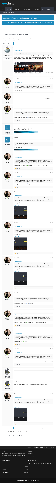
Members (37, 9)
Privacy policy (42, 447)
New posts (4, 12)
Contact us (29, 447)
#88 (52, 172)
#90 (52, 222)
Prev (4, 43)
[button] (21, 9)
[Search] (52, 9)
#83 (52, 94)
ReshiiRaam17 (5, 40)
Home (50, 447)
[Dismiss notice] (52, 17)
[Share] (50, 47)
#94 (52, 329)
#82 (52, 78)
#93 (52, 311)
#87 (52, 153)
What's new (16, 9)
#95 (52, 348)
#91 (52, 257)
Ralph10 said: (17, 50)
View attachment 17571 (32, 53)
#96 (52, 369)
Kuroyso (26, 472)
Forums (9, 9)
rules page (35, 22)
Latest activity (31, 456)
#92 (52, 292)
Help (47, 447)
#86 (52, 137)
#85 (52, 125)
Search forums (11, 12)
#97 (52, 381)
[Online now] (7, 84)
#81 (52, 46)
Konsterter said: (18, 141)
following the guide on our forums (28, 18)
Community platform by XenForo (28, 480)
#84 (52, 106)
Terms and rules (35, 447)
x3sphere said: (18, 82)
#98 (52, 393)
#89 (52, 191)
